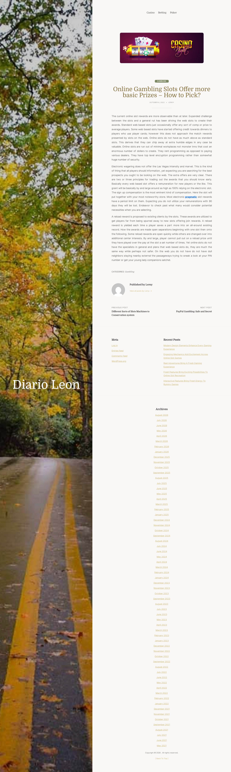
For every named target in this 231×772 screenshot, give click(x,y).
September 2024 (161, 535)
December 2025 (162, 457)
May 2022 (162, 682)
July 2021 (162, 735)
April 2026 (161, 436)
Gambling (161, 81)
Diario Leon (46, 385)
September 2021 (161, 724)
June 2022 (161, 677)
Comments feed (119, 356)
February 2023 (161, 635)
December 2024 (162, 520)
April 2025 (161, 499)
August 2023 (161, 604)
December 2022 (162, 646)
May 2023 (162, 619)
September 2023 (161, 598)
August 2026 (161, 415)
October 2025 (162, 467)
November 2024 (162, 525)
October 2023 (162, 593)
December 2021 (162, 709)
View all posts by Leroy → (141, 291)
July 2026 (162, 420)
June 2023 (161, 614)
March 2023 (162, 630)
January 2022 (162, 703)
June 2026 (161, 425)
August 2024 (161, 541)
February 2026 (161, 446)
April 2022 (161, 688)
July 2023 (162, 609)
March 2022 (162, 693)
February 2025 (161, 509)
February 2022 (161, 698)
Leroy (171, 102)
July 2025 (162, 483)
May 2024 (162, 557)
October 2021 (162, 719)
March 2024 (162, 567)
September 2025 (161, 472)
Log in (115, 345)
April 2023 (161, 625)
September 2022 (161, 661)
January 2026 (162, 452)
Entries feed (118, 350)
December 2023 (162, 583)
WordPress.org (119, 361)
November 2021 (162, 714)
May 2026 (162, 430)
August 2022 (161, 667)
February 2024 (161, 572)
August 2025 (161, 478)
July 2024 (162, 546)
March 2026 (162, 441)
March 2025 (162, 504)
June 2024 (161, 551)
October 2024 (162, 530)
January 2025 (162, 514)
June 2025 (161, 488)
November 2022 (162, 651)
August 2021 (161, 730)
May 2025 (162, 494)
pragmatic (191, 196)
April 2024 (161, 562)
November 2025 (162, 462)
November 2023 (162, 588)
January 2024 (162, 577)
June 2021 (162, 740)
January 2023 (162, 640)
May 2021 (162, 745)
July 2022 (162, 672)
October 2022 (162, 656)
